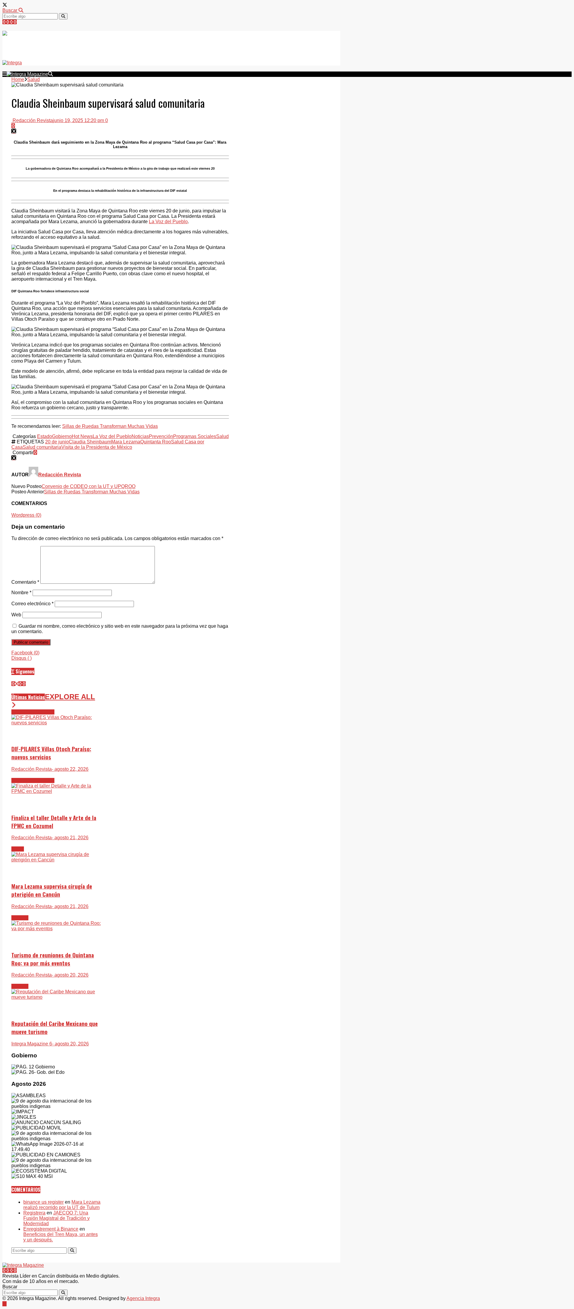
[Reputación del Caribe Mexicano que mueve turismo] (56, 997)
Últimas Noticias (28, 697)
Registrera (34, 1212)
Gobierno (62, 436)
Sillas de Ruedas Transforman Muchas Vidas (110, 426)
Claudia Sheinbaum (90, 441)
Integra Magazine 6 (31, 1043)
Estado (44, 436)
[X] (17, 683)
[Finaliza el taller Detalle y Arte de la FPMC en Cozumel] (56, 791)
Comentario (25, 582)
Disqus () (21, 658)
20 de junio (57, 441)
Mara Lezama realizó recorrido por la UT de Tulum (61, 1204)
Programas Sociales (194, 436)
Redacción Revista (32, 120)
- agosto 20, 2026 (70, 974)
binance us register (43, 1202)
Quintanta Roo (155, 441)
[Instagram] (11, 22)
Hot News (82, 436)
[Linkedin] (15, 22)
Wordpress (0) (26, 515)
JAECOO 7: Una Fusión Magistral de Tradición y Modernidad (56, 1218)
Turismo (19, 917)
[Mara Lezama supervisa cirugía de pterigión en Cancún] (56, 859)
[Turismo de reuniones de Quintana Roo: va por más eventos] (56, 928)
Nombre (21, 592)
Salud (222, 436)
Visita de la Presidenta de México (96, 447)
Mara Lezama (125, 441)
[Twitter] (4, 22)
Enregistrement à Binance (50, 1229)
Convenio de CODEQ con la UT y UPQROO (88, 486)
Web (16, 614)
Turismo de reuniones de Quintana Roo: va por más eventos (52, 959)
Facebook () (25, 652)
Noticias (140, 436)
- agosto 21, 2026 (70, 837)
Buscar (10, 10)
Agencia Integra (143, 1298)
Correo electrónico (32, 603)
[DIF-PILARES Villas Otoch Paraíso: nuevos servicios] (56, 722)
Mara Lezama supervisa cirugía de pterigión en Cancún (51, 890)
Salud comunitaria (42, 447)
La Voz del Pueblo (168, 221)
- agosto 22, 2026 (70, 769)
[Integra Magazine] (57, 42)
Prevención (161, 436)
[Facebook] (8, 22)
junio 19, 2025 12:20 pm (78, 120)
